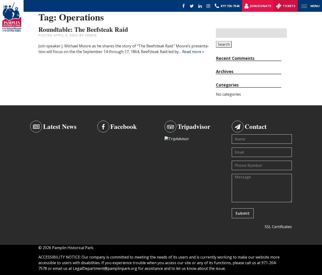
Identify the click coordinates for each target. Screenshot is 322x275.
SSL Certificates (278, 226)
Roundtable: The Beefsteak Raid (83, 29)
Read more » (193, 51)
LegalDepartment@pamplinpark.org (105, 268)
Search (224, 44)
